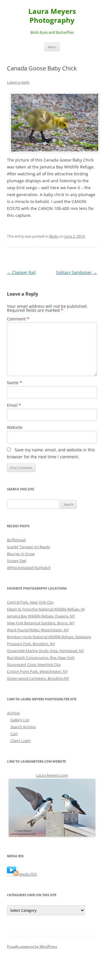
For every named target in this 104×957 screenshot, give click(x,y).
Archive (13, 713)
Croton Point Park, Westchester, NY (37, 671)
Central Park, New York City (30, 602)
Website (15, 427)
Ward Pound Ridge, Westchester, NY (38, 630)
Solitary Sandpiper (76, 272)
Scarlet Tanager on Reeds (28, 546)
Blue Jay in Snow (21, 553)
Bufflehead (16, 540)
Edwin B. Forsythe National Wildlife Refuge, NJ (46, 609)
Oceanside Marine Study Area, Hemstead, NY (45, 650)
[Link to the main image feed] (12, 874)
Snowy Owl (16, 560)
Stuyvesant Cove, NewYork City (34, 664)
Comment (18, 319)
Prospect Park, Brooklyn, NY (31, 643)
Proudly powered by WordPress (32, 946)
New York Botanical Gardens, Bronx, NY (40, 623)
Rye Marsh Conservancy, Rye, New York (41, 657)
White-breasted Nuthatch (29, 567)
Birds (53, 236)
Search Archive (23, 726)
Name (14, 382)
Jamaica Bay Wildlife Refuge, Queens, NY (41, 616)
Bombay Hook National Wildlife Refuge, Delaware (49, 636)
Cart (14, 733)
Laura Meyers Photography (52, 16)
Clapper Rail (21, 272)
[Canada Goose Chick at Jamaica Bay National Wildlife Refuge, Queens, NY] (53, 122)
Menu (52, 47)
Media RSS (28, 874)
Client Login (20, 740)
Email (14, 405)
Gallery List (19, 720)
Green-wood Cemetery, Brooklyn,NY (38, 678)
